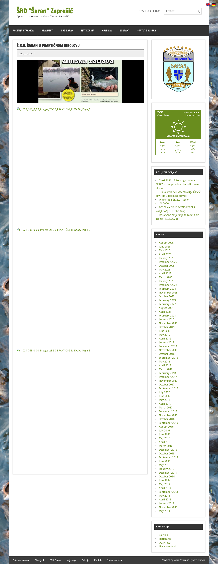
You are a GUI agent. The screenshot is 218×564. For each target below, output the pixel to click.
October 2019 (167, 327)
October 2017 (167, 384)
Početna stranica (23, 30)
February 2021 (167, 315)
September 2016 (168, 422)
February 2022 (167, 304)
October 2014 (167, 476)
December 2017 (168, 376)
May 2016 (164, 438)
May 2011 (164, 511)
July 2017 (164, 392)
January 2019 (166, 342)
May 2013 (164, 495)
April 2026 (165, 254)
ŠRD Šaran (67, 30)
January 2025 (166, 281)
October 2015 (167, 453)
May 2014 (164, 484)
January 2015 (166, 468)
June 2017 (164, 396)
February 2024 (167, 288)
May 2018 (164, 361)
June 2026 (164, 246)
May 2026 (164, 250)
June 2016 (164, 434)
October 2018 (167, 353)
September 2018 (168, 357)
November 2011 (168, 507)
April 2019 (165, 338)
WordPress (179, 560)
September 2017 (168, 388)
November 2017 (168, 380)
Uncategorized (167, 546)
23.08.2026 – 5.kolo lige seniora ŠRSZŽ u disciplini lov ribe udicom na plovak (177, 184)
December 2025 (168, 261)
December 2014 (168, 472)
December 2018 (168, 346)
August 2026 (166, 242)
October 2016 (167, 419)
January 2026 (166, 258)
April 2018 (165, 365)
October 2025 (167, 265)
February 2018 (167, 373)
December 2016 (168, 411)
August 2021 (166, 307)
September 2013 (168, 491)
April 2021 (165, 311)
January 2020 (166, 319)
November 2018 (168, 350)
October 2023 (167, 296)
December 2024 (168, 284)
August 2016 (166, 426)
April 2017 (165, 403)
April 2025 (165, 273)
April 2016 (165, 442)
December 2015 (168, 449)
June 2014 (164, 480)
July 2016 (164, 430)
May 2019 (164, 334)
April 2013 (165, 499)
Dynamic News (197, 560)
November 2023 (168, 292)
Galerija (107, 30)
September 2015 (168, 457)
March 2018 (166, 369)
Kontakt (124, 30)
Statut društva (146, 30)
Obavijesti (47, 30)
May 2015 (164, 465)
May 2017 (164, 399)
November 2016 (168, 415)
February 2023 (167, 300)
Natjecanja (87, 30)
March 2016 (166, 445)
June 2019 (164, 330)
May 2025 (164, 269)
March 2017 (166, 407)
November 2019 (168, 323)
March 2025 (166, 277)
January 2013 (166, 503)
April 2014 (165, 488)
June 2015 (164, 461)
